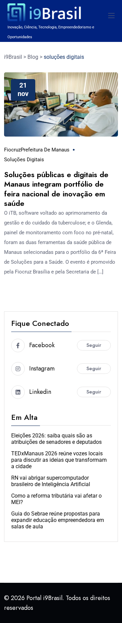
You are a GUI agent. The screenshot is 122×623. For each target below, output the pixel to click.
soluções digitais (24, 160)
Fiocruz (12, 150)
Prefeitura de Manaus (45, 150)
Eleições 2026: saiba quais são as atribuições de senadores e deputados (56, 438)
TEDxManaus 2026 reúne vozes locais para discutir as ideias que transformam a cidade (59, 460)
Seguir (93, 345)
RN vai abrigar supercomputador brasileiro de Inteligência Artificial (50, 481)
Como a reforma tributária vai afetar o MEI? (56, 499)
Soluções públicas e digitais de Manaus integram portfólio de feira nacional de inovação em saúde (56, 189)
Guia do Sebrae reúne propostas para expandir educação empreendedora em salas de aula (57, 520)
